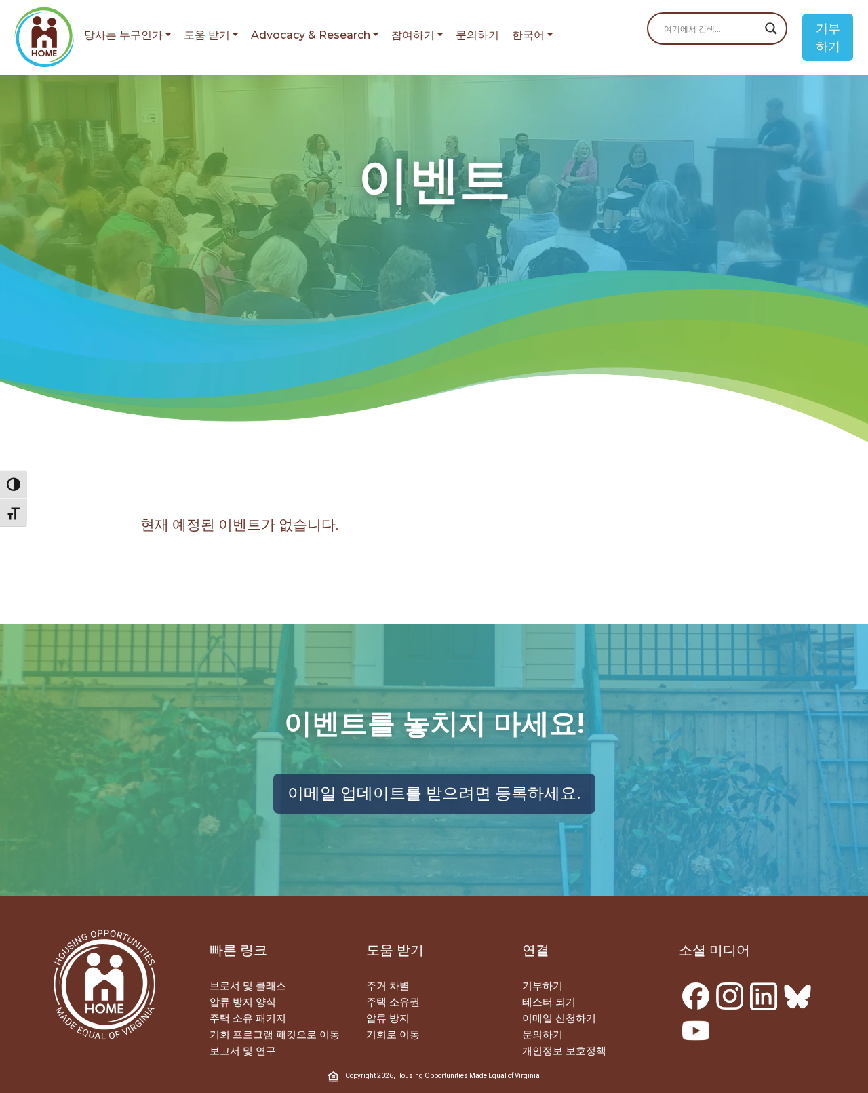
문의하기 (477, 34)
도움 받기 (207, 34)
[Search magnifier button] (771, 28)
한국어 (528, 34)
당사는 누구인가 (123, 34)
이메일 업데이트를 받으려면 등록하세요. (434, 793)
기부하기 (828, 37)
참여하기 (413, 34)
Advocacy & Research (310, 34)
